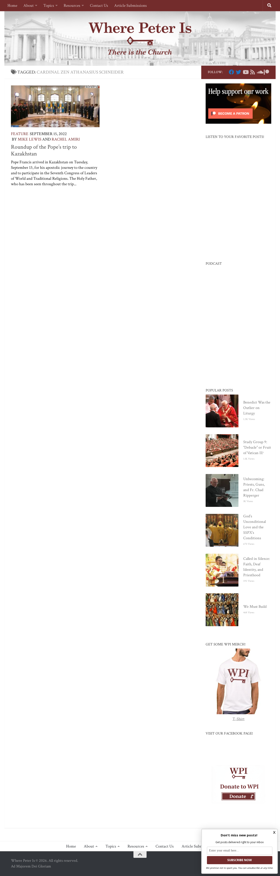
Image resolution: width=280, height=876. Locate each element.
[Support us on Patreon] (266, 72)
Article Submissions (130, 5)
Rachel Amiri (66, 139)
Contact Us (99, 5)
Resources (72, 5)
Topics (48, 5)
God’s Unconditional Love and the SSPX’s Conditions (254, 527)
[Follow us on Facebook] (231, 72)
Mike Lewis (29, 139)
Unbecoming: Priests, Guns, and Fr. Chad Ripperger (254, 487)
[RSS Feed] (252, 72)
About (28, 5)
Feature (19, 134)
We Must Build (255, 606)
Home (12, 5)
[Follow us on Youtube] (245, 72)
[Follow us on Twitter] (238, 72)
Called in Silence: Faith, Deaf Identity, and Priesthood (256, 567)
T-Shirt (239, 718)
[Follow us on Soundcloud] (259, 72)
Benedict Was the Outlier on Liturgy (256, 408)
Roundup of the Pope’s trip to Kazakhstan (44, 150)
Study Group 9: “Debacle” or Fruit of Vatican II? (257, 447)
